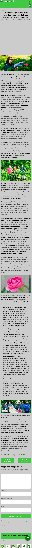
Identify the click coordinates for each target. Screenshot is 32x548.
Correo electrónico (7, 498)
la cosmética (19, 155)
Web (2, 506)
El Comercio (21, 455)
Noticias (3, 11)
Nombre (4, 490)
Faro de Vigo (11, 455)
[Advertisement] (16, 37)
